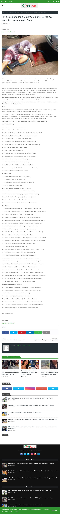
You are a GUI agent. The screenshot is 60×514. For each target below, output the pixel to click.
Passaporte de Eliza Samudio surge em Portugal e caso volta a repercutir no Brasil (29, 372)
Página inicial (5, 12)
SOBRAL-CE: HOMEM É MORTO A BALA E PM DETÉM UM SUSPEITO (25, 412)
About (6, 1)
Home (2, 1)
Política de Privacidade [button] (11, 511)
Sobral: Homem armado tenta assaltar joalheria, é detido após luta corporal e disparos (10, 372)
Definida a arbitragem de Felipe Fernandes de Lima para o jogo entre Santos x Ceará (30, 398)
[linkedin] (38, 454)
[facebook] (48, 1)
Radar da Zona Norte (24, 346)
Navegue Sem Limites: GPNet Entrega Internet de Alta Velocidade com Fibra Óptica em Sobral (32, 470)
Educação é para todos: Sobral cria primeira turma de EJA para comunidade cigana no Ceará (32, 419)
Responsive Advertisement (8, 32)
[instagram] (53, 1)
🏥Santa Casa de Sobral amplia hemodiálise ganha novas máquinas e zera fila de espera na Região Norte (32, 427)
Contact (10, 1)
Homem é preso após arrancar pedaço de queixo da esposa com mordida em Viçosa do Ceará (49, 372)
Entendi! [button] (54, 510)
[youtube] (41, 388)
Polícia (10, 12)
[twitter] (51, 1)
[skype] (58, 1)
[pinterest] (56, 1)
